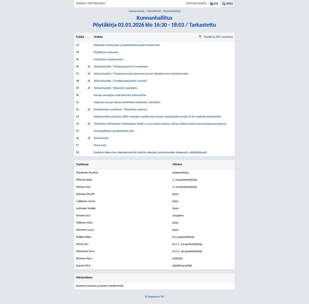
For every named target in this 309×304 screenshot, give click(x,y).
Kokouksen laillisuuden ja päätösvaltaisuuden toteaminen (127, 45)
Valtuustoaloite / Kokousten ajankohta (115, 88)
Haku (229, 3)
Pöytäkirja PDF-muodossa (218, 37)
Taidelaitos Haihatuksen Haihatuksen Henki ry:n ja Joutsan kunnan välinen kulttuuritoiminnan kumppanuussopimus (160, 123)
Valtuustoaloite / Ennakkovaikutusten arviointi (120, 81)
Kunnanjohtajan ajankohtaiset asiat (114, 131)
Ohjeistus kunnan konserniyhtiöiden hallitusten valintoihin (127, 102)
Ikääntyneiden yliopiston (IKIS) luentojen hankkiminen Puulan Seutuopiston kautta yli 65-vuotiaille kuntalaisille (157, 116)
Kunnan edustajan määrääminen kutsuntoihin (120, 95)
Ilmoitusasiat (101, 138)
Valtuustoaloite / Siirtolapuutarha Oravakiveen (121, 66)
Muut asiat (100, 145)
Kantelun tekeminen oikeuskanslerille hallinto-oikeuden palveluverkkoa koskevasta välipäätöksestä (150, 152)
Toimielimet (154, 11)
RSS (216, 3)
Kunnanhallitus (172, 11)
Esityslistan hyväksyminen (108, 59)
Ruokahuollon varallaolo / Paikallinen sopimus (120, 109)
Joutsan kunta (136, 11)
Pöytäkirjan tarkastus (106, 52)
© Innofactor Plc (154, 296)
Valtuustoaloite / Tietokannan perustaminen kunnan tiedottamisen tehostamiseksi (141, 73)
